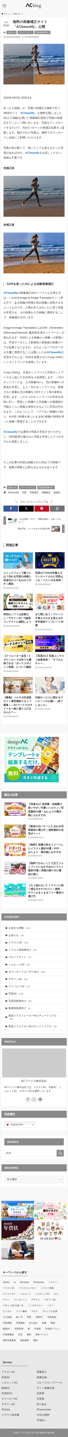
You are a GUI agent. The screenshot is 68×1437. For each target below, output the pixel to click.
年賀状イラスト (52, 1328)
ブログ (34, 1311)
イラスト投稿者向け (23, 949)
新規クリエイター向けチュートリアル (33, 1026)
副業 (44, 1323)
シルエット (25, 1294)
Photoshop (38, 1282)
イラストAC (18, 942)
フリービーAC (19, 986)
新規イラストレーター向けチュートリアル (33, 1017)
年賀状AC (7, 1393)
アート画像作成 (45, 1388)
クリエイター (9, 1294)
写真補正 (34, 492)
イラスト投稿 (47, 1288)
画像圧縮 (42, 1377)
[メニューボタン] (4, 5)
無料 (29, 1334)
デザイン (35, 1299)
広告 (20, 1334)
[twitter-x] (34, 1099)
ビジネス (7, 1311)
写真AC (16, 993)
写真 (24, 492)
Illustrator (24, 1282)
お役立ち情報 (19, 928)
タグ (56, 1294)
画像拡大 (42, 1372)
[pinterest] (40, 1099)
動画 (53, 1323)
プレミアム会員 (49, 1311)
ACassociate (44, 1409)
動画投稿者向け (19, 1008)
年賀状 (37, 1328)
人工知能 (7, 1317)
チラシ (6, 1299)
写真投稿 (51, 1317)
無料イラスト (42, 1334)
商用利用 (19, 1328)
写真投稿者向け (43, 32)
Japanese (16, 1124)
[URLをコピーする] (57, 509)
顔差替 (40, 1393)
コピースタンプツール (49, 1382)
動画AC (6, 1328)
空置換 (40, 1398)
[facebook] (28, 1099)
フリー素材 (21, 1311)
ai (15, 1282)
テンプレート (20, 1299)
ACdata (5, 1409)
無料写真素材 (9, 1340)
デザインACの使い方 (13, 1305)
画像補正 (46, 492)
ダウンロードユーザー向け (27, 971)
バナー (50, 1305)
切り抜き (33, 1323)
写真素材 (20, 1323)
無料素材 (24, 1340)
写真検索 (7, 1323)
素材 (35, 1340)
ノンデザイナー (35, 1305)
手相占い (42, 1420)
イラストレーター (27, 1288)
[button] (10, 509)
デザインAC (18, 979)
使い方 (19, 1317)
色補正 (57, 492)
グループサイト (25, 32)
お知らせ (12, 32)
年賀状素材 (8, 1334)
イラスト (52, 1282)
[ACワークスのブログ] (34, 5)
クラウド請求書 (10, 1415)
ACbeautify (13, 492)
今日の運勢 (43, 1415)
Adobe (6, 1282)
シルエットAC (19, 964)
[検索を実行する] (60, 1153)
